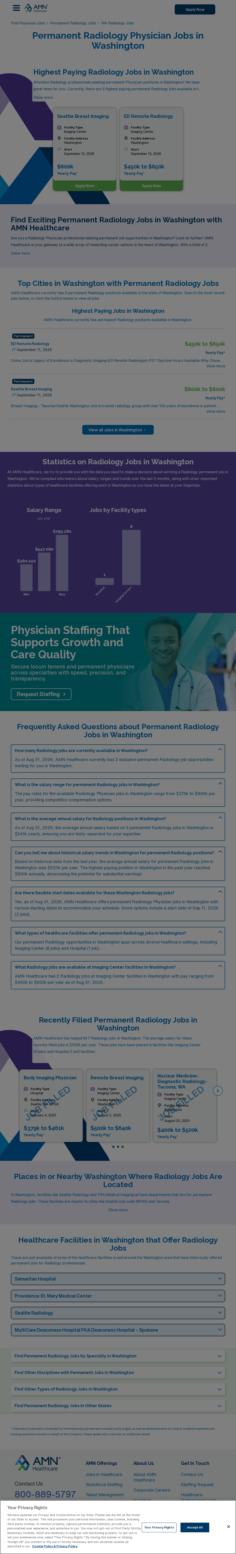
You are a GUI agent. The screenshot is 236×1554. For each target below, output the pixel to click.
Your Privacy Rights (159, 1527)
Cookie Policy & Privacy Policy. (55, 1546)
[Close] (229, 1527)
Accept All (195, 1527)
